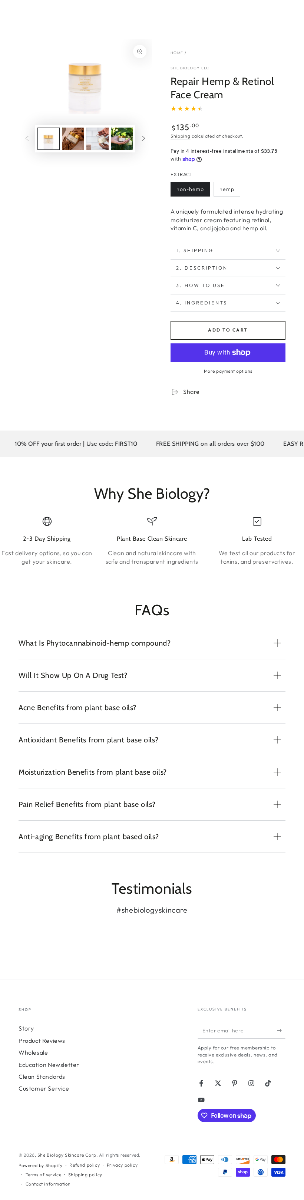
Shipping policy (85, 1174)
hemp (229, 191)
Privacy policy (122, 1165)
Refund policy (84, 1165)
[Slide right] (143, 139)
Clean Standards (42, 1076)
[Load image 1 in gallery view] (48, 139)
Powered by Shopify (41, 1165)
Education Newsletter (49, 1064)
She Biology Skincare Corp (66, 1155)
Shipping (181, 136)
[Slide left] (27, 139)
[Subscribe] (281, 1030)
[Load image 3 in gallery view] (97, 139)
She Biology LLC (190, 68)
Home (177, 52)
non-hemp (191, 191)
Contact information (48, 1184)
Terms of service (44, 1174)
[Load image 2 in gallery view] (73, 139)
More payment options (228, 371)
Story (26, 1028)
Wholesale (33, 1052)
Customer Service (44, 1088)
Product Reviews (42, 1040)
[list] (152, 545)
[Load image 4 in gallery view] (122, 139)
